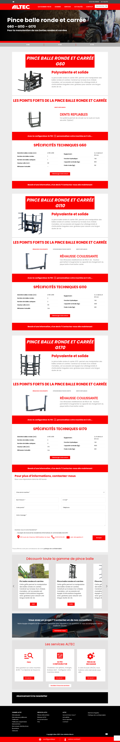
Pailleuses (15, 719)
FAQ (38, 722)
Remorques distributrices (20, 726)
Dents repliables (60, 107)
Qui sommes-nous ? (69, 715)
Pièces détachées (43, 715)
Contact (65, 722)
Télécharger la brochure (60, 174)
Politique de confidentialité (97, 715)
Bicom (71, 734)
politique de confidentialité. (53, 548)
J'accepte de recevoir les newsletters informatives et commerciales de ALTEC (42, 533)
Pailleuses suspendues (19, 722)
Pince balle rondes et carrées (70, 581)
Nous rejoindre (94, 2)
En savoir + (28, 678)
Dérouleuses (16, 715)
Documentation (42, 719)
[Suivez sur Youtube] (13, 1)
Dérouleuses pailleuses (19, 717)
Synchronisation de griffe (62, 249)
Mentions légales (93, 713)
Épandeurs (15, 728)
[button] (13, 586)
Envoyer (99, 538)
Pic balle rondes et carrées (31, 581)
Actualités (104, 2)
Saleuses (15, 731)
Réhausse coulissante (40, 249)
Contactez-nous (60, 631)
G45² (33, 604)
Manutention (16, 724)
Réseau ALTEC (41, 717)
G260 (71, 604)
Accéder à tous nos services (60, 685)
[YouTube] (107, 734)
